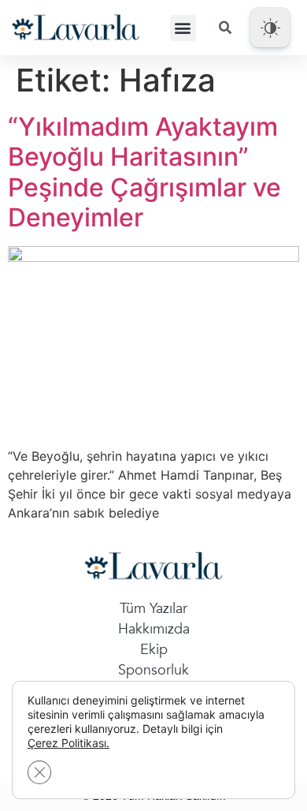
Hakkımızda (154, 629)
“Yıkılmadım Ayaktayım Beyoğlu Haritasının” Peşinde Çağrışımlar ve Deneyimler (144, 172)
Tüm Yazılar (153, 609)
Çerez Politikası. (68, 742)
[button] (183, 28)
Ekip (154, 650)
